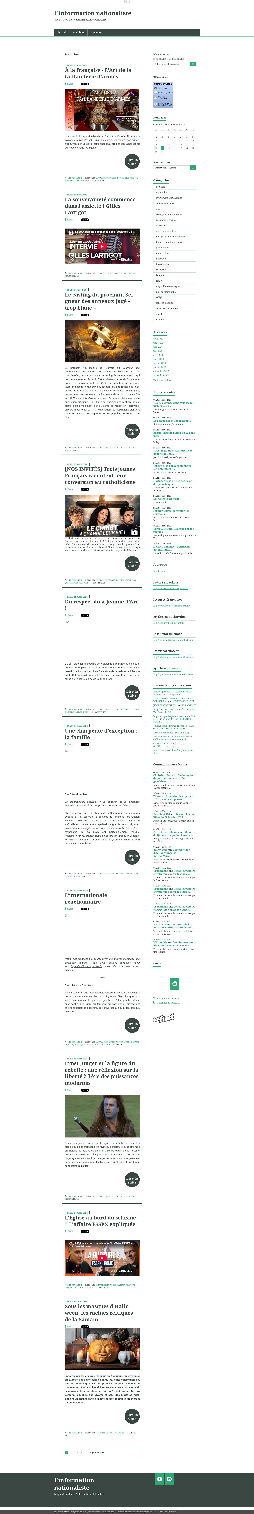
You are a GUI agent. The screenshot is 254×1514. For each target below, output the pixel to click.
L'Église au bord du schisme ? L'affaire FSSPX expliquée (100, 1220)
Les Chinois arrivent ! (167, 498)
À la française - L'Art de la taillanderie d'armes (98, 73)
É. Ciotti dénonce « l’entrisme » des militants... (172, 548)
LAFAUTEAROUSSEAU (183, 701)
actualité (101, 178)
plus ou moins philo (166, 291)
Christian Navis (163, 775)
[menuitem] (62, 32)
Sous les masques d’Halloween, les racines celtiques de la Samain (99, 1313)
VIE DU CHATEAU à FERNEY (171, 728)
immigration (162, 253)
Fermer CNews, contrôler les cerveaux (171, 512)
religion (74, 583)
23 (156, 148)
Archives (78, 32)
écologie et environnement (169, 214)
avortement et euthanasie (169, 197)
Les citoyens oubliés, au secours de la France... (173, 944)
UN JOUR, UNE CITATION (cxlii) (169, 709)
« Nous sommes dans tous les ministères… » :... (173, 404)
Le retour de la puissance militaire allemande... (173, 926)
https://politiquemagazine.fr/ (86, 966)
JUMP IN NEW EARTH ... (165, 705)
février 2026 (159, 363)
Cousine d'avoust (161, 743)
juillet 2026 (159, 342)
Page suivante (96, 1452)
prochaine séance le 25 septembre (170, 736)
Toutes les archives (162, 380)
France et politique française (120, 874)
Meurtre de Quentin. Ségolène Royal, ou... (174, 833)
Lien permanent (74, 178)
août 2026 (158, 338)
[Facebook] (159, 1479)
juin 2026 (158, 346)
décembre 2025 (161, 371)
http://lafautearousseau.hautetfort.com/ (173, 657)
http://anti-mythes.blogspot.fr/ (168, 622)
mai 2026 (157, 351)
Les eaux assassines (163, 732)
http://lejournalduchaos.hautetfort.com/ (173, 640)
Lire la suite (132, 162)
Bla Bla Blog (183, 732)
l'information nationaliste (93, 13)
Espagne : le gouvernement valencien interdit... (172, 467)
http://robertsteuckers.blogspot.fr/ (170, 588)
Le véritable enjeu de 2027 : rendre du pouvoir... (173, 798)
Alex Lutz (158, 750)
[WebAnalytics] (127, 1)
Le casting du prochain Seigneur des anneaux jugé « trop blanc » (100, 301)
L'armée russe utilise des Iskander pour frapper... (173, 482)
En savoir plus (170, 1512)
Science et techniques (167, 308)
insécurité (161, 258)
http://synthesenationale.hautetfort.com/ (173, 674)
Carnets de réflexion (166, 832)
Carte (157, 963)
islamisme (161, 269)
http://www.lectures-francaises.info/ (171, 605)
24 (162, 148)
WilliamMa (160, 942)
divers (109, 580)
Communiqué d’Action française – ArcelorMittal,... (171, 853)
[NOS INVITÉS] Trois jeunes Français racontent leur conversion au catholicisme (100, 475)
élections (160, 225)
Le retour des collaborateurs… (172, 420)
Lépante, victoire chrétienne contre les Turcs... (174, 872)
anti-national (162, 192)
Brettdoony (160, 849)
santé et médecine (165, 302)
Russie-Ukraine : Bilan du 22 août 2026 (174, 434)
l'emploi (160, 275)
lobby (159, 280)
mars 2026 (158, 359)
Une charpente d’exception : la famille (101, 733)
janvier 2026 (159, 367)
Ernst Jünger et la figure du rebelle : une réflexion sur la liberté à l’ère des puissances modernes (101, 1073)
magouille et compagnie (168, 286)
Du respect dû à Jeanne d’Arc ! (102, 604)
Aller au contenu (9, 5)
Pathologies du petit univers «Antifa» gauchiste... (173, 778)
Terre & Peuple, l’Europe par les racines (173, 530)
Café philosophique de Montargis (170, 739)
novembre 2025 (161, 375)
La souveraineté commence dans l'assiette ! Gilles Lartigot (100, 206)
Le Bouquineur (173, 694)
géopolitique (162, 247)
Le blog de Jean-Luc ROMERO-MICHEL (173, 720)
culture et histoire (115, 178)
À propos (96, 32)
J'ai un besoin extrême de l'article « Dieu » (174, 725)
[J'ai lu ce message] (251, 1512)
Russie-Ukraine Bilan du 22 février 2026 (174, 815)
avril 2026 (158, 355)
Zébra (157, 796)
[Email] (174, 984)
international (93, 1045)
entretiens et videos (116, 273)
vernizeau (159, 924)
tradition (84, 181)
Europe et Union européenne (119, 1042)
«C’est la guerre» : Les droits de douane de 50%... (172, 452)
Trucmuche (160, 870)
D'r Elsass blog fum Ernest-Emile (173, 752)
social (159, 314)
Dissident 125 (161, 814)
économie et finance (166, 219)
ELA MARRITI (189, 705)
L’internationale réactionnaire (86, 898)
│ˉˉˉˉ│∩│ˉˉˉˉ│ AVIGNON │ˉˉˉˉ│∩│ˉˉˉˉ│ (173, 745)
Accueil (62, 32)
